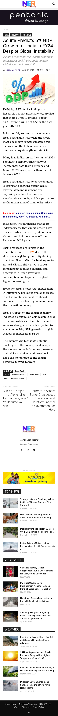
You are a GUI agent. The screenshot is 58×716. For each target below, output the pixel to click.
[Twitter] (35, 450)
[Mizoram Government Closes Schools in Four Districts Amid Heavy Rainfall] (10, 685)
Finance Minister (19, 375)
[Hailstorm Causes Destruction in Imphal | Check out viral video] (10, 602)
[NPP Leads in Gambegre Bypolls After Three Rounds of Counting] (10, 518)
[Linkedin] (29, 450)
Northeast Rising (13, 70)
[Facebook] (22, 450)
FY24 (31, 252)
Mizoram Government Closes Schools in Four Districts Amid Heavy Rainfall (35, 685)
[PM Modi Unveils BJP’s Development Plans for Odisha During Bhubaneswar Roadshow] (10, 586)
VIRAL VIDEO (13, 560)
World (16, 707)
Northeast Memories (28, 704)
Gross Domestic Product (14, 378)
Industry (15, 34)
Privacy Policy (38, 707)
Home (5, 29)
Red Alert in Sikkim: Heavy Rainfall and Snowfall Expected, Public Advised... (36, 640)
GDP (44, 375)
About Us (26, 707)
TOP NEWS (12, 491)
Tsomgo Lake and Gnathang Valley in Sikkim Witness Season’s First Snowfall (37, 502)
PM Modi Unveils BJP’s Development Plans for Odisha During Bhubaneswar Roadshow (35, 586)
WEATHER (12, 629)
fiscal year (34, 375)
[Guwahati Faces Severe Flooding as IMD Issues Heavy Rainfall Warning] (10, 671)
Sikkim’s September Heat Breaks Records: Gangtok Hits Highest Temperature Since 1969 (35, 655)
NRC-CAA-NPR (45, 704)
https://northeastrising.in (29, 444)
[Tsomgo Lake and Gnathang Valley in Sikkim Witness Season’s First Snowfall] (10, 503)
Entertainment (10, 704)
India (6, 34)
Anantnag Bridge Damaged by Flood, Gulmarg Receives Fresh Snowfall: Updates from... (35, 615)
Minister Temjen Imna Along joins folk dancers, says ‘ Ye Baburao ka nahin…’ (15, 398)
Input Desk (19, 371)
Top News (26, 34)
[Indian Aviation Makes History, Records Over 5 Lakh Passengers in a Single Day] (10, 547)
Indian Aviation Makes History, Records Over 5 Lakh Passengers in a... (37, 546)
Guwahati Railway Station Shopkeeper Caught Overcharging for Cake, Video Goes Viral (36, 571)
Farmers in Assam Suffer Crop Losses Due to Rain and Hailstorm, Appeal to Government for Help (42, 400)
